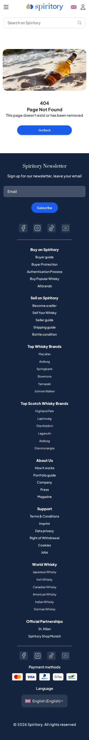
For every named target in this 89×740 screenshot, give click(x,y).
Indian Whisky (44, 602)
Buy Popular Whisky (44, 279)
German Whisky (44, 609)
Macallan (45, 354)
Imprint (44, 523)
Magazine (44, 496)
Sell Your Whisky (44, 312)
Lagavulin (44, 433)
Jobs (44, 552)
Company (44, 482)
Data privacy (44, 531)
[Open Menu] (6, 7)
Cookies (44, 545)
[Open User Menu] (83, 7)
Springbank (44, 369)
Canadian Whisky (44, 587)
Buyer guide (44, 257)
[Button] (23, 228)
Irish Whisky (44, 579)
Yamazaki (44, 384)
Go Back (45, 130)
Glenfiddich (44, 426)
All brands (44, 286)
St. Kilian (44, 629)
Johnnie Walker (44, 391)
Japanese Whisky (44, 572)
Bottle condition (44, 334)
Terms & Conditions (44, 516)
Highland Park (44, 411)
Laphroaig (44, 418)
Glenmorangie (44, 448)
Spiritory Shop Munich (44, 636)
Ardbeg (44, 361)
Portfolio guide (44, 475)
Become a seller (44, 305)
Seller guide (44, 320)
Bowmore (45, 376)
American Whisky (44, 594)
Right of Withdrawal (44, 538)
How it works (44, 468)
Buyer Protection (44, 264)
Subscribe (44, 208)
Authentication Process (44, 271)
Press (44, 489)
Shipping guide (44, 327)
